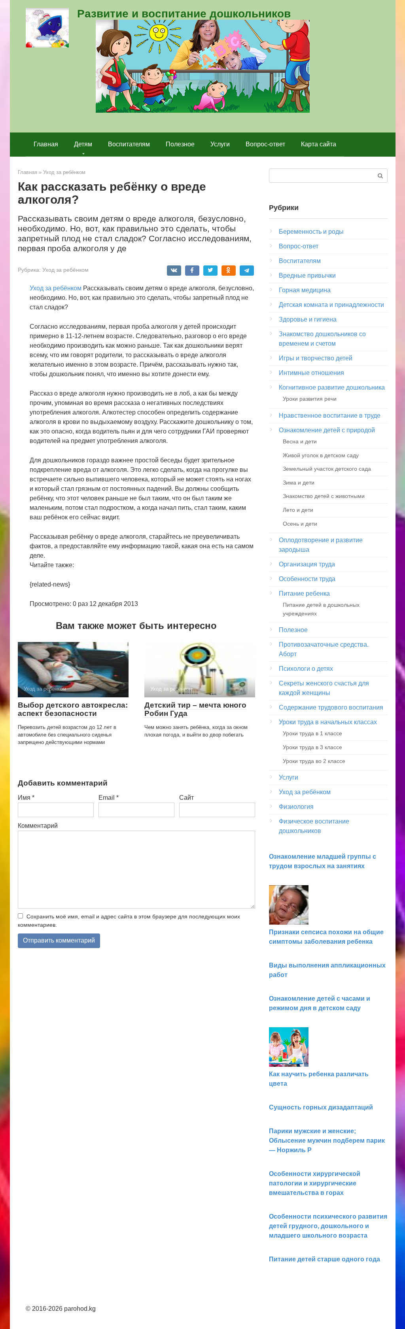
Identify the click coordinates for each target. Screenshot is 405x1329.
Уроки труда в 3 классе (312, 747)
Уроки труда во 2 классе (314, 761)
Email (108, 797)
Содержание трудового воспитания (331, 707)
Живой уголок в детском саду (321, 455)
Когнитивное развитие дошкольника (332, 387)
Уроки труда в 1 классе (312, 733)
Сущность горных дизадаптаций (321, 1107)
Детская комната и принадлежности (331, 304)
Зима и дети (298, 482)
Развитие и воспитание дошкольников (184, 14)
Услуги (220, 144)
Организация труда (307, 564)
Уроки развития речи (310, 399)
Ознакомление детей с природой (327, 430)
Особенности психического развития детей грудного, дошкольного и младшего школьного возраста (328, 1226)
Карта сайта (318, 144)
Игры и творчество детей (315, 358)
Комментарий (38, 825)
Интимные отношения (311, 372)
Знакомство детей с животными (324, 496)
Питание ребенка (304, 593)
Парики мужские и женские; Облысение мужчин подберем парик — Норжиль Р (327, 1140)
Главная (46, 144)
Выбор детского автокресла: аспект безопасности (73, 709)
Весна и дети (300, 441)
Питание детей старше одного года (324, 1259)
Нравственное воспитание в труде (329, 415)
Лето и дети (298, 510)
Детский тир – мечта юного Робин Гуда (195, 709)
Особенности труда (307, 579)
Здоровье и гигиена (308, 319)
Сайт (186, 797)
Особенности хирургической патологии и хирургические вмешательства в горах (314, 1183)
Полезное (180, 144)
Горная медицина (305, 290)
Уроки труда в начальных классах (328, 722)
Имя (26, 797)
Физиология (296, 806)
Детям (83, 144)
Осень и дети (300, 524)
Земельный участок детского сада (327, 469)
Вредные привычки (307, 275)
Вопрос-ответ (265, 144)
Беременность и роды (311, 231)
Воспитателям (129, 144)
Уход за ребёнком (65, 270)
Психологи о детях (306, 668)
